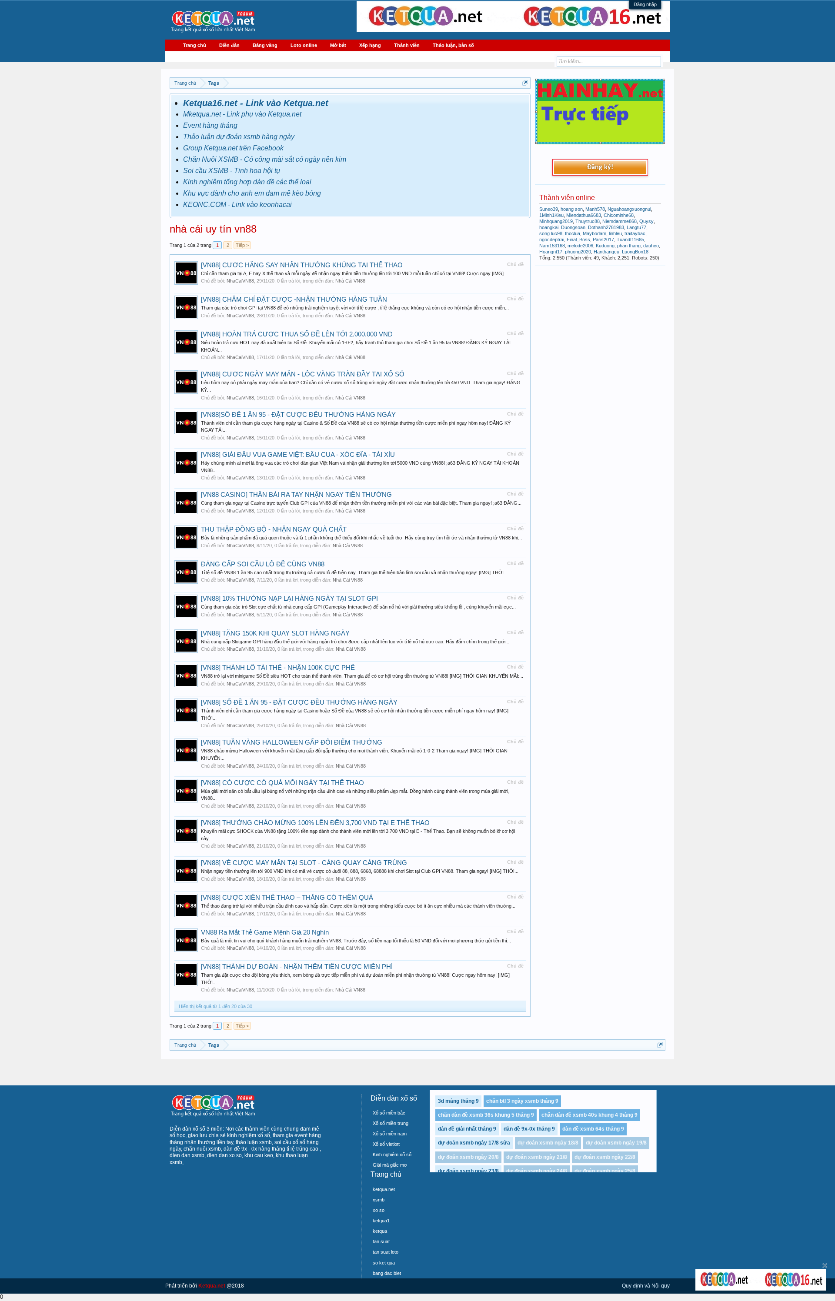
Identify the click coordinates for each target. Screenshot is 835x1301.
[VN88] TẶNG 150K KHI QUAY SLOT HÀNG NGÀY (275, 633)
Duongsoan (573, 227)
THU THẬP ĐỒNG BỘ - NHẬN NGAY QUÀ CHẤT (274, 529)
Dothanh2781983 (606, 227)
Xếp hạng (370, 45)
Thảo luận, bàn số (453, 45)
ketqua (380, 1231)
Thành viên (407, 45)
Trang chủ (194, 45)
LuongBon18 (635, 251)
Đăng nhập (645, 4)
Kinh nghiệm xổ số (392, 1154)
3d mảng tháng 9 (458, 1101)
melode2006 (580, 245)
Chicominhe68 (619, 215)
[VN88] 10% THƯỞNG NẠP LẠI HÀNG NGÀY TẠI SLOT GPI (289, 598)
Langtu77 (636, 227)
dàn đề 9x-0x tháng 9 (529, 1129)
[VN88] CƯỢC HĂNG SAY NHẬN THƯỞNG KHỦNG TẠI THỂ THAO (302, 265)
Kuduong (605, 245)
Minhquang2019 (556, 221)
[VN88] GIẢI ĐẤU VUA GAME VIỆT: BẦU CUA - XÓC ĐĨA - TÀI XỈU (298, 454)
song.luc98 (550, 233)
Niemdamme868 (619, 221)
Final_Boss (578, 239)
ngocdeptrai (551, 239)
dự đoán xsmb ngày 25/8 (604, 1171)
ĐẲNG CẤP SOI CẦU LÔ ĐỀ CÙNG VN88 (262, 564)
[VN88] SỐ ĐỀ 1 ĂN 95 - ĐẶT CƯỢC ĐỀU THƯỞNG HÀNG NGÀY (299, 702)
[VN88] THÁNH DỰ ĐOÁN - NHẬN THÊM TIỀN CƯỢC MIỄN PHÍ (297, 966)
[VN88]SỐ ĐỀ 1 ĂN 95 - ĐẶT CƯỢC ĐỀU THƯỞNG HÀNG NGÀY (298, 414)
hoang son (572, 209)
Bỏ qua (825, 1265)
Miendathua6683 (583, 215)
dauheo (651, 245)
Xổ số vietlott (386, 1144)
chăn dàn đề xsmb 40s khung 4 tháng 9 (589, 1115)
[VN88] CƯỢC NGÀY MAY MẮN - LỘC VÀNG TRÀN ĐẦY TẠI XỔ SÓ (302, 374)
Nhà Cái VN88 (350, 280)
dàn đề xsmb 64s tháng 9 (593, 1129)
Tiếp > (242, 245)
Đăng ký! (600, 167)
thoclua (572, 233)
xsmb (378, 1199)
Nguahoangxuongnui (629, 209)
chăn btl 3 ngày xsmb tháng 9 (522, 1101)
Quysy (646, 221)
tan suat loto (385, 1251)
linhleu (615, 233)
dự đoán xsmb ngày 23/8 (468, 1171)
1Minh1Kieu (551, 215)
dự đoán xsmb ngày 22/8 (604, 1157)
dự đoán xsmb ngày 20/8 (468, 1157)
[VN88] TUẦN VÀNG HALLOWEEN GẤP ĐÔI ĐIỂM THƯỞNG (291, 742)
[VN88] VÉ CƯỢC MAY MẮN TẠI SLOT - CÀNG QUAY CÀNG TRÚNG (304, 862)
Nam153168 (552, 245)
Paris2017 (603, 239)
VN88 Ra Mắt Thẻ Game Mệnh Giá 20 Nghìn (265, 932)
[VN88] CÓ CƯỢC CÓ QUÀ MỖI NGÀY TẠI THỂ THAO (282, 782)
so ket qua (384, 1262)
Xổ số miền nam (390, 1133)
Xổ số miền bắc (389, 1112)
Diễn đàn (229, 45)
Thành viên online (567, 197)
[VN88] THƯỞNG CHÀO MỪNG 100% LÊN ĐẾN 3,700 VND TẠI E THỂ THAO (315, 822)
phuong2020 (578, 251)
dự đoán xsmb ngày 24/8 (536, 1171)
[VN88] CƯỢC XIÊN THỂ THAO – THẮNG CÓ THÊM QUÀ (287, 897)
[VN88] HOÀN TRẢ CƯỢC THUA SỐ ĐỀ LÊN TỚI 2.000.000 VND (297, 334)
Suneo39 (548, 209)
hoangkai (548, 227)
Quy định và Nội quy (646, 1286)
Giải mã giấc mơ (390, 1165)
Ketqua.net (211, 1286)
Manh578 (595, 209)
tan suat (381, 1241)
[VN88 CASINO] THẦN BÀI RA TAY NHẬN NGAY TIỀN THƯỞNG (296, 494)
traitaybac (635, 233)
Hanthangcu (606, 251)
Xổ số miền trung (390, 1123)
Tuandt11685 (630, 239)
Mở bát (338, 45)
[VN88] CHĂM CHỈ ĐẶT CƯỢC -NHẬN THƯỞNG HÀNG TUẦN (294, 299)
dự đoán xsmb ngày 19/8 (616, 1143)
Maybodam (594, 233)
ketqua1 (381, 1220)
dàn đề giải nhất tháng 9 (467, 1129)
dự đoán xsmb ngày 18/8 (548, 1143)
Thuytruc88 (587, 221)
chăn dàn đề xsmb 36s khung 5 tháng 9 (486, 1115)
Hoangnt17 (550, 251)
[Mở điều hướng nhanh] (525, 83)
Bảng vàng (265, 45)
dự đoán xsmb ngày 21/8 (536, 1157)
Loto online (304, 45)
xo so (378, 1210)
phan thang (629, 245)
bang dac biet (387, 1273)
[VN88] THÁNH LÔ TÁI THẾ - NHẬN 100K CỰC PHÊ (278, 667)
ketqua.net (384, 1189)
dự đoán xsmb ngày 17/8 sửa (474, 1143)
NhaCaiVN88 (240, 280)
